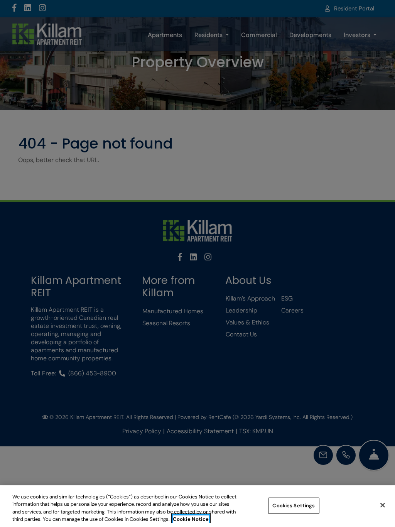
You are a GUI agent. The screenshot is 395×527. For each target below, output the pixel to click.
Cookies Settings (293, 505)
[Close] (382, 505)
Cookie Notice (191, 519)
